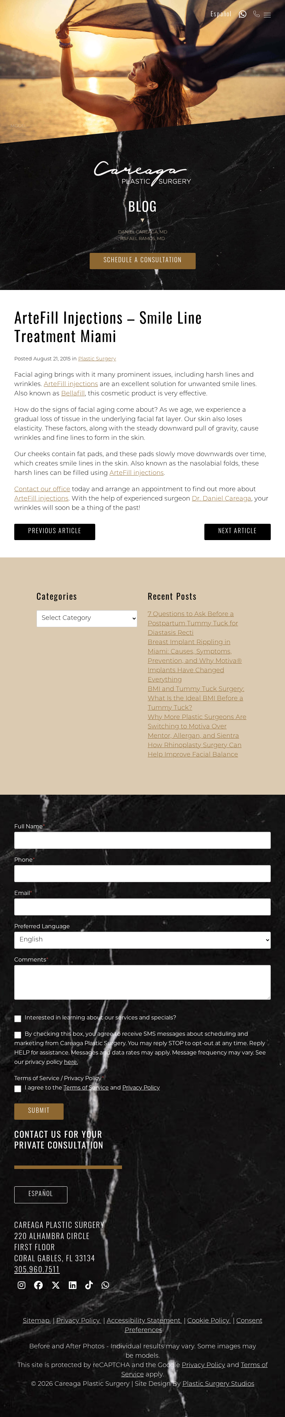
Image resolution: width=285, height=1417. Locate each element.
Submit (39, 1111)
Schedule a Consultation (143, 261)
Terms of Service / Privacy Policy (59, 1079)
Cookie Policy (209, 1321)
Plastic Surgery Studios (218, 1384)
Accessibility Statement (144, 1321)
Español (221, 15)
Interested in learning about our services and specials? (100, 1018)
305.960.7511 (37, 1270)
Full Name (29, 827)
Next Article (237, 532)
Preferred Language (42, 927)
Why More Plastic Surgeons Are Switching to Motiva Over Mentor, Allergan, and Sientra (197, 727)
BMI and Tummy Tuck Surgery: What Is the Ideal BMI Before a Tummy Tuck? (196, 698)
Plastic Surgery (97, 359)
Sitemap (37, 1321)
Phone (24, 860)
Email (23, 893)
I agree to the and (92, 1088)
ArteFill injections (71, 385)
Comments (31, 960)
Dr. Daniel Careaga (221, 499)
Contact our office (42, 490)
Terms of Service (86, 1088)
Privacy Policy (141, 1088)
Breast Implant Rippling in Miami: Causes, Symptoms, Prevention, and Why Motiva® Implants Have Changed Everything (195, 661)
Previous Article (54, 532)
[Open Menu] (267, 15)
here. (71, 1062)
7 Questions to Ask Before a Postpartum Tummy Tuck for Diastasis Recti (193, 624)
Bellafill (73, 394)
